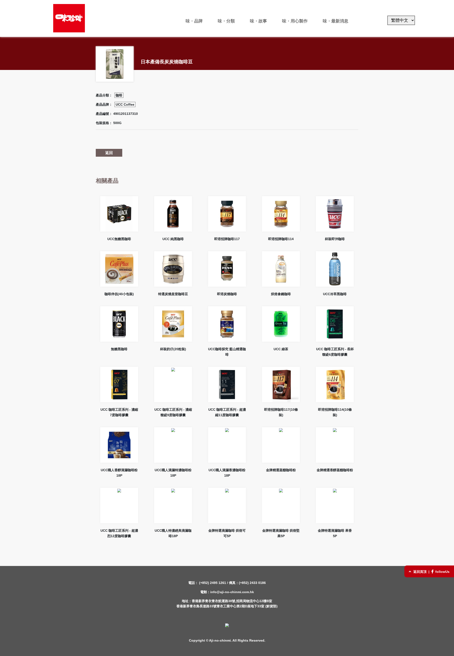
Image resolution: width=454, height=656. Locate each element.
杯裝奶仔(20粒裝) (173, 349)
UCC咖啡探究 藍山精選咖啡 (227, 351)
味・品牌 (194, 21)
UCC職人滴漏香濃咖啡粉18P (227, 472)
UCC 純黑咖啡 (173, 239)
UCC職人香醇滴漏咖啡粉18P (119, 472)
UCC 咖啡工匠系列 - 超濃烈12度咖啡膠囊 (119, 533)
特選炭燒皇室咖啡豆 (173, 294)
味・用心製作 (295, 21)
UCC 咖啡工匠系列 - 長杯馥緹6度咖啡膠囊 (335, 351)
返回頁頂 (420, 572)
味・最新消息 (335, 21)
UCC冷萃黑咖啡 (335, 294)
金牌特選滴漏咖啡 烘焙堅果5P (281, 533)
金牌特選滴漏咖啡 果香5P (335, 533)
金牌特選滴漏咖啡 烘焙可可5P (227, 533)
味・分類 (226, 21)
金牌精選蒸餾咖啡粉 (281, 470)
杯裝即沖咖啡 (335, 239)
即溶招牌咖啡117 (227, 239)
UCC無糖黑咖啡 (119, 239)
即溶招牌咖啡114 (281, 239)
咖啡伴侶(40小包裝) (119, 294)
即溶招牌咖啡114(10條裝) (335, 412)
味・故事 (258, 21)
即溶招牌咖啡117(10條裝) (281, 412)
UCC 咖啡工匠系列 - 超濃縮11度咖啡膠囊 (227, 412)
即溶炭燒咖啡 (227, 294)
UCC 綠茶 (281, 349)
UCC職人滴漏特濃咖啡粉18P (173, 472)
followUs (442, 572)
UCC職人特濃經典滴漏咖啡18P (173, 533)
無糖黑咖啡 (119, 349)
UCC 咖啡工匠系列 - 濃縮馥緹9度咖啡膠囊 (173, 412)
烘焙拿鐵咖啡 (281, 294)
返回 (109, 153)
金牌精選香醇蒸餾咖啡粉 (335, 470)
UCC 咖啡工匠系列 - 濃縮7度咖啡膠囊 (119, 412)
